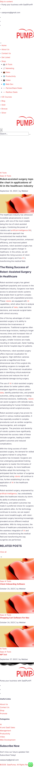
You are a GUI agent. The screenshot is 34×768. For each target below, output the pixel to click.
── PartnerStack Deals (12, 88)
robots (8, 301)
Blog (3, 101)
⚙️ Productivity (9, 76)
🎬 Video (7, 80)
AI (30, 230)
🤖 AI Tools (7, 64)
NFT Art (3, 654)
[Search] (29, 134)
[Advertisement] (17, 153)
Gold (3, 105)
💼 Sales (6, 72)
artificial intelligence (19, 230)
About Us (5, 49)
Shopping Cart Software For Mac (14, 618)
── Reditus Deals (10, 92)
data (16, 307)
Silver (3, 113)
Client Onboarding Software (12, 584)
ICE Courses (6, 97)
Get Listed (5, 57)
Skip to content (6, 1)
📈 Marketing (8, 68)
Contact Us (6, 53)
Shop (3, 61)
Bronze (4, 109)
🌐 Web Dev (8, 84)
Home (3, 45)
